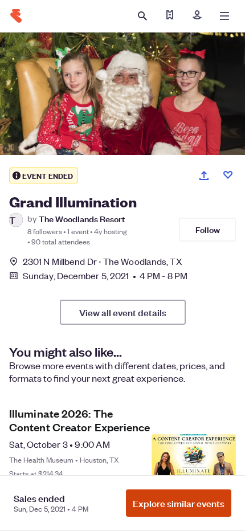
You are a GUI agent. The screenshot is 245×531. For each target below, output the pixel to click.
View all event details (122, 312)
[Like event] (228, 175)
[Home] (16, 16)
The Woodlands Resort (82, 218)
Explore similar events (178, 503)
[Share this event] (204, 175)
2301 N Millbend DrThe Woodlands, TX (102, 261)
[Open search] (142, 16)
